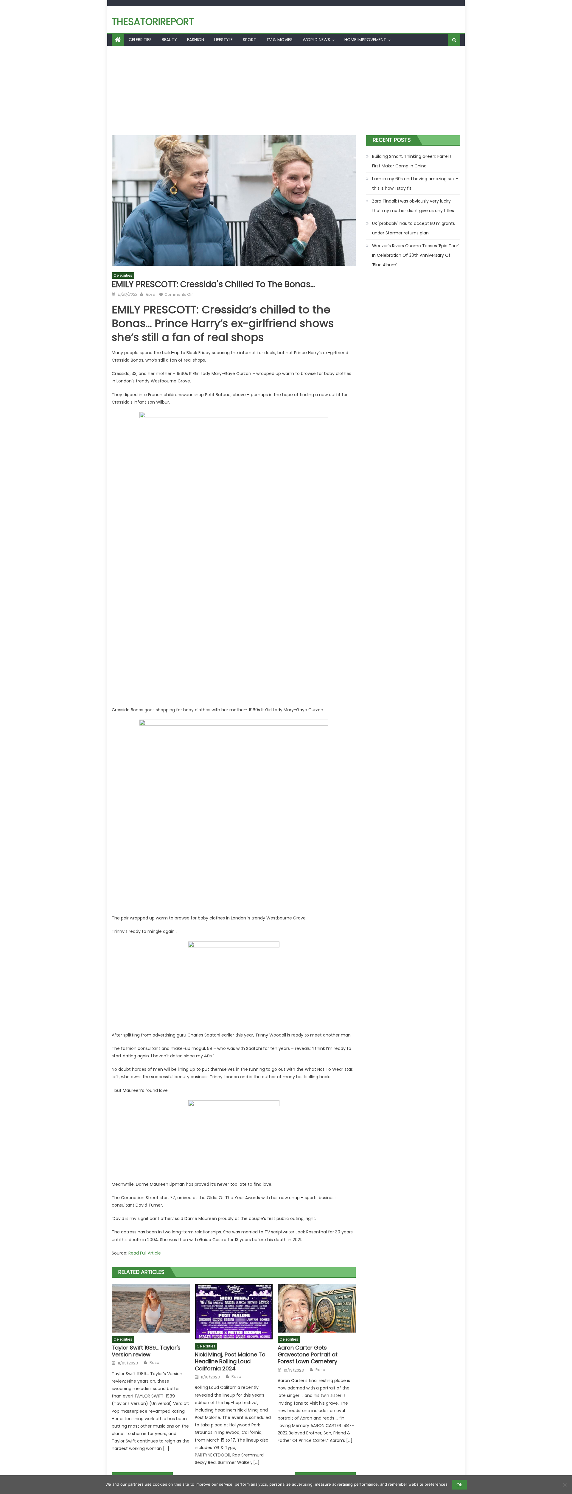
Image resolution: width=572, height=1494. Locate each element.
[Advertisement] (286, 90)
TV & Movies (279, 40)
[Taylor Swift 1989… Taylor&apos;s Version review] (151, 1308)
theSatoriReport (153, 21)
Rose (150, 294)
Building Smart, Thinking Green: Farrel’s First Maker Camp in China (412, 161)
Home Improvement (365, 40)
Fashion (195, 40)
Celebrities (140, 40)
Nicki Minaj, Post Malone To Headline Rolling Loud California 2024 (230, 1361)
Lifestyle (223, 40)
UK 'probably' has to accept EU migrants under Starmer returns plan (413, 228)
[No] (565, 1485)
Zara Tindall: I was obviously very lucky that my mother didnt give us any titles (413, 206)
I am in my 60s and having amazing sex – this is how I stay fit (415, 183)
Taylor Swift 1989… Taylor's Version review (146, 1351)
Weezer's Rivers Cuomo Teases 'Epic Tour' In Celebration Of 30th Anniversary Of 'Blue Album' (415, 255)
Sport (249, 40)
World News (316, 40)
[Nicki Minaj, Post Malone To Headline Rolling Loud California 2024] (234, 1311)
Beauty (169, 40)
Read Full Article (144, 1253)
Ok (459, 1485)
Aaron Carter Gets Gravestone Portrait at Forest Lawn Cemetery (308, 1354)
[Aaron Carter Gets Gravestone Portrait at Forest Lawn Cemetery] (317, 1308)
